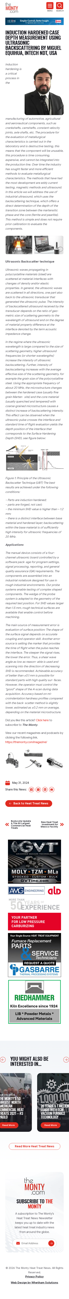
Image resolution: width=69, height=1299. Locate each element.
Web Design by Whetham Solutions (34, 1282)
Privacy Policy (34, 1276)
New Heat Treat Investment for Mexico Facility (49, 824)
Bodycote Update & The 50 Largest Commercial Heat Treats (21, 824)
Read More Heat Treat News (34, 1146)
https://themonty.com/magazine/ (26, 742)
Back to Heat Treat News (30, 803)
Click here (42, 720)
